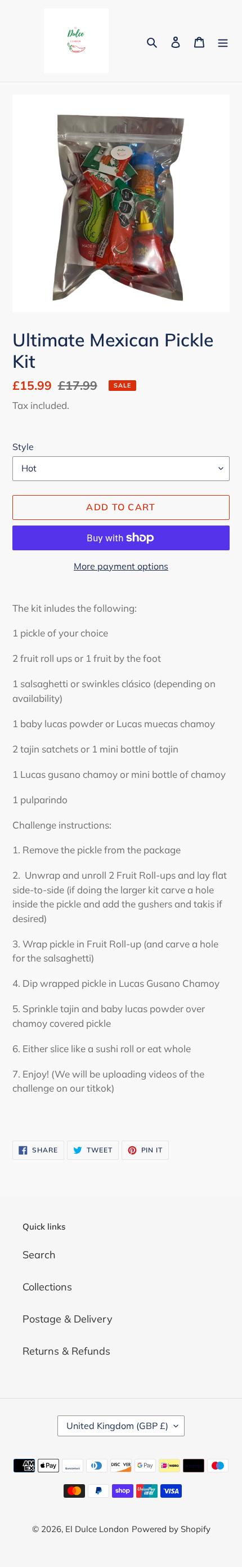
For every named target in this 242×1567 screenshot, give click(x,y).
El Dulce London (97, 1529)
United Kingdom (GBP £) (117, 1425)
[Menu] (223, 41)
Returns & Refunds (66, 1351)
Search (39, 1254)
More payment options (121, 566)
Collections (47, 1286)
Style (23, 446)
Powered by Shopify (171, 1529)
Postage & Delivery (68, 1318)
